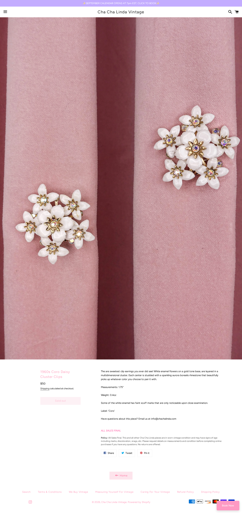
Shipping (44, 388)
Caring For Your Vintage (155, 491)
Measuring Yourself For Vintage (114, 491)
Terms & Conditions (50, 491)
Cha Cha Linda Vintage (121, 11)
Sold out (60, 400)
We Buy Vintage (78, 491)
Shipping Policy (210, 491)
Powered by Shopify (139, 502)
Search (26, 491)
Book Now (228, 505)
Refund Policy (185, 491)
